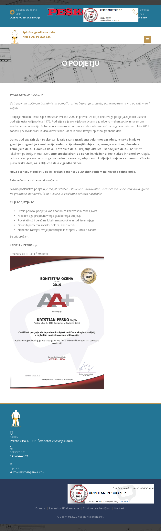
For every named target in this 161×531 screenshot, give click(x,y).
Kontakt (119, 508)
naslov (14, 437)
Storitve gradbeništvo (96, 508)
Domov (40, 508)
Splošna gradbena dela (26, 12)
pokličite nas (144, 12)
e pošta (14, 468)
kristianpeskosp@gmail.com (27, 472)
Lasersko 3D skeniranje (64, 508)
